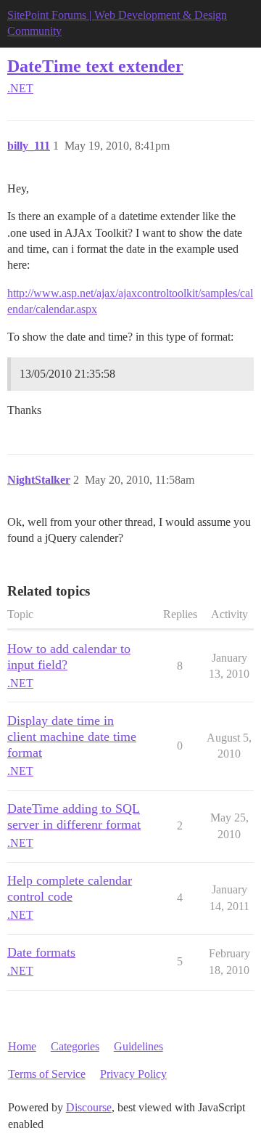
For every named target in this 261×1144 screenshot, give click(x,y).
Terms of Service (47, 1074)
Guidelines (138, 1046)
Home (22, 1046)
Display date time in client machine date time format (71, 736)
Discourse (89, 1107)
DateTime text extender (95, 66)
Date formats (41, 952)
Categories (75, 1046)
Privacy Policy (133, 1074)
